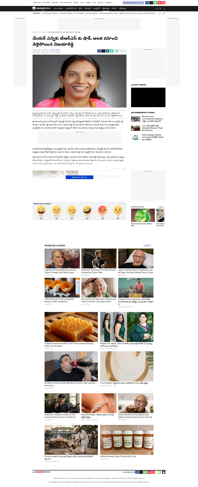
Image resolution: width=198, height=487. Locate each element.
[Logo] (42, 8)
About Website (58, 478)
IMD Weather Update (50, 13)
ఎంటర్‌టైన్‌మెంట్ (71, 8)
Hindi (94, 2)
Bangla (88, 2)
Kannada (55, 2)
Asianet (41, 471)
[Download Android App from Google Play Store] (159, 472)
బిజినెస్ (114, 8)
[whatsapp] (155, 2)
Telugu (75, 2)
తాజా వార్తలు (58, 8)
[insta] (163, 2)
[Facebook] (147, 2)
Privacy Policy (80, 478)
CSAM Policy (90, 478)
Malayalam (37, 2)
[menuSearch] (164, 9)
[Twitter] (151, 2)
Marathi (100, 2)
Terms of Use (69, 478)
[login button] (157, 8)
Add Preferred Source (132, 3)
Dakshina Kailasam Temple (108, 13)
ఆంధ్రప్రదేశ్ (96, 8)
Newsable (46, 2)
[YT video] (159, 2)
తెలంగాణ (105, 8)
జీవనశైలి (88, 8)
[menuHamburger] (160, 8)
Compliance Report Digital (128, 478)
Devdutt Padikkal (91, 13)
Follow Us (122, 51)
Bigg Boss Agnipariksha (127, 13)
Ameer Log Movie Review (146, 13)
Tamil (82, 2)
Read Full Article (79, 177)
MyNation (108, 2)
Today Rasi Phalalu (66, 13)
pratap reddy (54, 50)
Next (163, 13)
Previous (160, 13)
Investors (141, 478)
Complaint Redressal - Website (107, 478)
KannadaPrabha (65, 2)
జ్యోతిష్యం (122, 8)
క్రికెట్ (80, 8)
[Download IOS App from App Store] (163, 472)
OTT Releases (79, 13)
